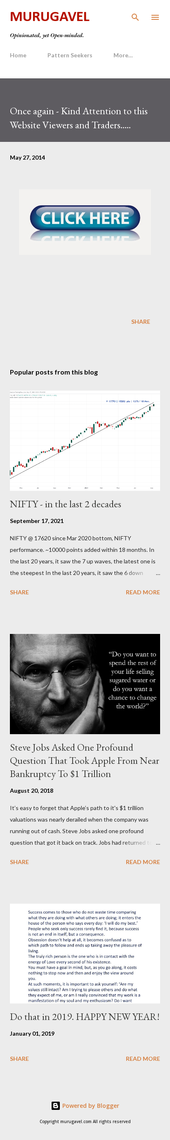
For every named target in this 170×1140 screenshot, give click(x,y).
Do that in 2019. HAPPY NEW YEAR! (85, 1016)
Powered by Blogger (90, 1105)
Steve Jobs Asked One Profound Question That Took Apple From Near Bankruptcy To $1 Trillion (84, 760)
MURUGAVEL (50, 17)
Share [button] (140, 321)
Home (18, 55)
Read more (143, 592)
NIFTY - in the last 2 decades (65, 503)
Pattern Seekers (69, 55)
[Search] (135, 15)
